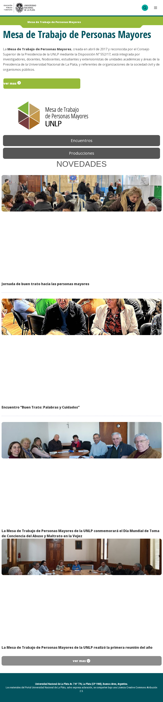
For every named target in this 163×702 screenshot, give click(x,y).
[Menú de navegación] (155, 8)
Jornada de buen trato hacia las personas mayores (45, 284)
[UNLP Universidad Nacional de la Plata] (20, 8)
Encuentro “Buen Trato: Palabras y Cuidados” (41, 407)
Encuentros (81, 140)
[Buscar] (145, 8)
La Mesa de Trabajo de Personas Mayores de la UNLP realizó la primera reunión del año (77, 647)
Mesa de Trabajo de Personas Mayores (54, 22)
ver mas (10, 83)
